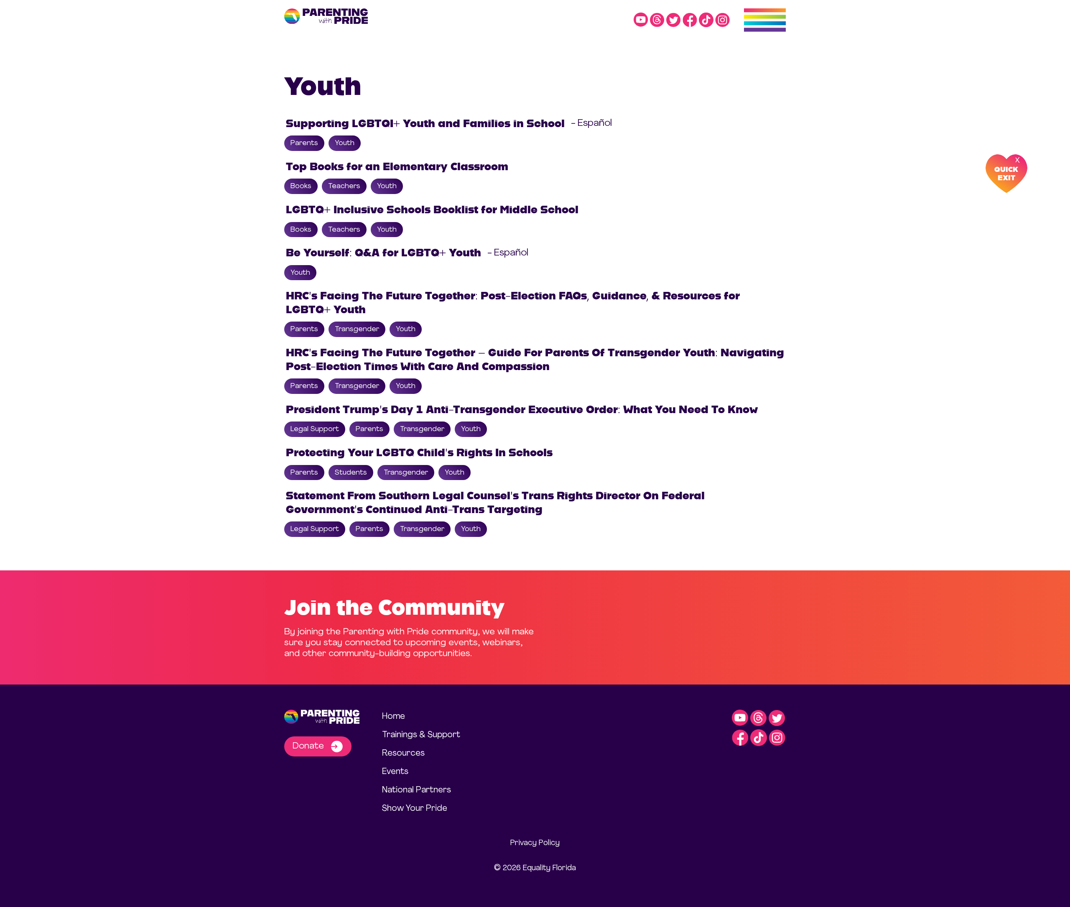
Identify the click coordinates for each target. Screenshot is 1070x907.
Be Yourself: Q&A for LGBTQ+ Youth (383, 252)
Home (393, 717)
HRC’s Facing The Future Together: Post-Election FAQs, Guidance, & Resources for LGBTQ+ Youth (513, 302)
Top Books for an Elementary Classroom (397, 166)
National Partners (416, 790)
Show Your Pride (414, 809)
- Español (591, 123)
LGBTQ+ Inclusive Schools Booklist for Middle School (432, 209)
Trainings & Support (421, 735)
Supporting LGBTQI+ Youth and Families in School (425, 123)
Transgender (357, 329)
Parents (304, 143)
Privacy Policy (535, 843)
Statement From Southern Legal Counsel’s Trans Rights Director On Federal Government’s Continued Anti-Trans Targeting (495, 502)
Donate (309, 746)
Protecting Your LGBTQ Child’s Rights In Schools (419, 452)
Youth (344, 143)
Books (300, 186)
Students (351, 472)
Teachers (344, 186)
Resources (403, 753)
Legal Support (314, 429)
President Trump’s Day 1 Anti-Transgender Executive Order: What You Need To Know (522, 409)
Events (395, 772)
